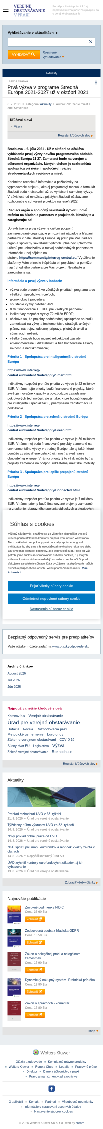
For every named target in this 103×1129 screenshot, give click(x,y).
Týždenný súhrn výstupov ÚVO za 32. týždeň (41, 825)
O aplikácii (16, 1102)
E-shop (91, 1031)
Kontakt (34, 1102)
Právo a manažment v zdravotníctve (53, 1076)
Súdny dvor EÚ (19, 746)
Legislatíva (41, 746)
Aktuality (46, 104)
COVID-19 (67, 740)
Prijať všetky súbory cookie (51, 586)
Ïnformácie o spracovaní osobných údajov (52, 1106)
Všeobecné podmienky (77, 1102)
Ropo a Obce (44, 1066)
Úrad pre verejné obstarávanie (44, 722)
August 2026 (17, 673)
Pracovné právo (86, 1066)
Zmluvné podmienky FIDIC (44, 907)
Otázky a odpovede (29, 1062)
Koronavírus (16, 716)
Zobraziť (33, 919)
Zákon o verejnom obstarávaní (32, 740)
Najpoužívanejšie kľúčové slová (35, 708)
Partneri (50, 1102)
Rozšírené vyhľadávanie (52, 55)
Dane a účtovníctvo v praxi (61, 1071)
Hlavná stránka (18, 81)
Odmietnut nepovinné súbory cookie (51, 598)
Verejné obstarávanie (45, 716)
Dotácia (14, 729)
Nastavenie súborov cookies (53, 1111)
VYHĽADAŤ (21, 54)
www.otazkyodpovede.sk (70, 646)
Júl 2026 (14, 680)
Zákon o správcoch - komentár (47, 1003)
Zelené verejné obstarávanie (28, 752)
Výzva (18, 126)
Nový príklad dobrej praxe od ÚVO (32, 836)
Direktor (31, 1071)
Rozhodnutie (62, 752)
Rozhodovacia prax (51, 729)
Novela (28, 729)
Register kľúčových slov (74, 135)
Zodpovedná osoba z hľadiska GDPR (52, 930)
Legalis (64, 1066)
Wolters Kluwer (19, 1066)
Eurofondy (55, 734)
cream (80, 1123)
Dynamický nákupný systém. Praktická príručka (60, 980)
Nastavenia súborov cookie (51, 609)
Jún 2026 (14, 686)
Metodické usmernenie (26, 734)
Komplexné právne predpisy (67, 1062)
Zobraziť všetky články (80, 882)
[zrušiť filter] (91, 42)
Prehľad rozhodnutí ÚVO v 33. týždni (34, 814)
